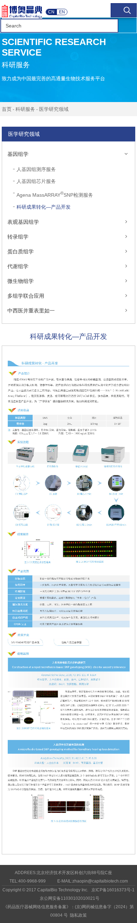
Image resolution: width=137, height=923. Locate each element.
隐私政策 (78, 915)
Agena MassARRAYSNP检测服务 (55, 194)
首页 (7, 109)
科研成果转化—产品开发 (44, 207)
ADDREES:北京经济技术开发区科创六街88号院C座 (63, 872)
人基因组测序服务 (36, 169)
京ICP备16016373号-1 (113, 889)
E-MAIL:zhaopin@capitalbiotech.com (92, 881)
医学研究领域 (53, 109)
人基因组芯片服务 (36, 181)
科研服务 (25, 109)
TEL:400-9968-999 (27, 881)
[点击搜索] (124, 10)
